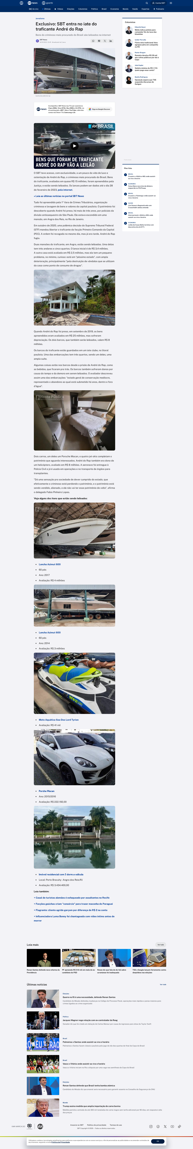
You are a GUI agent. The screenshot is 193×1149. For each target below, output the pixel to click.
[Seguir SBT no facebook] (158, 1126)
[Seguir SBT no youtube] (172, 1126)
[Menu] (170, 3)
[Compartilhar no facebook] (99, 41)
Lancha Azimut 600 (50, 564)
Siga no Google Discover (101, 109)
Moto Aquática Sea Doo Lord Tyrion (59, 719)
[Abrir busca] (147, 3)
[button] (44, 964)
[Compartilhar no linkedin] (110, 41)
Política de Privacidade (60, 1142)
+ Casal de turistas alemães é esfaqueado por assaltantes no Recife (71, 897)
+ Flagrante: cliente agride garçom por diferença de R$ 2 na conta (70, 910)
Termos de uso (116, 1125)
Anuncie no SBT (77, 1125)
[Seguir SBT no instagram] (151, 1126)
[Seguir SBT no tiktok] (179, 1126)
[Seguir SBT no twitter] (165, 1126)
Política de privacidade (96, 1125)
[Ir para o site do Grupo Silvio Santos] (23, 1126)
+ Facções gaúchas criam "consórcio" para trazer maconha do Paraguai (73, 903)
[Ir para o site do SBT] (40, 1126)
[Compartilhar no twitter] (105, 41)
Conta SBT (160, 3)
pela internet (64, 189)
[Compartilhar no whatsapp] (93, 41)
